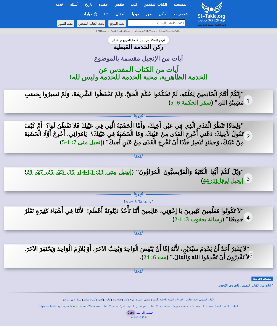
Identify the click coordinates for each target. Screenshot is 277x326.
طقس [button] (119, 4)
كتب (126, 299)
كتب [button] (134, 4)
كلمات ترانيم (90, 299)
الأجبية (163, 299)
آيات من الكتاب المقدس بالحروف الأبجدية (244, 285)
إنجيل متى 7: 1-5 (82, 142)
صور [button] (149, 14)
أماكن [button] (163, 14)
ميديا (79, 299)
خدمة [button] (59, 4)
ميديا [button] (135, 14)
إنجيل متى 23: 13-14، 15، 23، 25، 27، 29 (79, 172)
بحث (195, 299)
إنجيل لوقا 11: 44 (223, 180)
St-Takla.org (101, 31)
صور (73, 299)
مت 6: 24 (154, 257)
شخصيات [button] (182, 14)
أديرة (100, 299)
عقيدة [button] (103, 4)
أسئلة (155, 299)
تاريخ (132, 299)
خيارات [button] (87, 14)
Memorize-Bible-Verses (145, 31)
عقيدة (139, 299)
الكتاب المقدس (206, 299)
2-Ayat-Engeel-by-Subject (170, 31)
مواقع (66, 299)
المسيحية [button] (181, 4)
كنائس (108, 299)
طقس (147, 299)
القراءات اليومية (175, 299)
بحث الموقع (117, 23)
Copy (131, 312)
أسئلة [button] (74, 4)
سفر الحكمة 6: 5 (191, 102)
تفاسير (188, 299)
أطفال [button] (121, 14)
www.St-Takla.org (138, 201)
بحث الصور (66, 23)
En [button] (106, 14)
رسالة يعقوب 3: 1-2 (198, 219)
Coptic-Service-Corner (120, 31)
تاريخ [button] (88, 4)
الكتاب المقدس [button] (155, 4)
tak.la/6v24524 (139, 317)
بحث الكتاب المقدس (91, 23)
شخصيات (117, 299)
